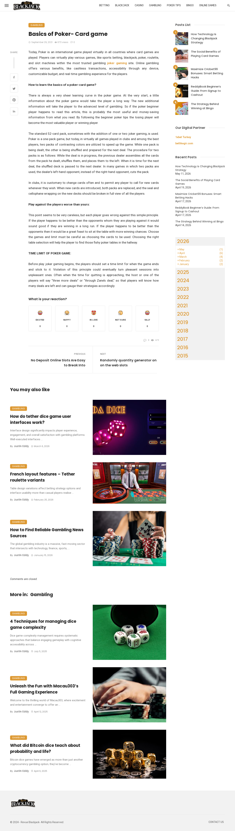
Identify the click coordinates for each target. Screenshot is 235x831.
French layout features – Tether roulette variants (42, 477)
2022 (183, 297)
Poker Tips (174, 5)
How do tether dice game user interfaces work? (40, 419)
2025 (183, 272)
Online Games (207, 5)
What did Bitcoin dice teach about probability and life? (45, 748)
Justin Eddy (21, 446)
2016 (182, 347)
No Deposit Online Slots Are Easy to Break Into (58, 362)
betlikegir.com (184, 143)
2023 (183, 288)
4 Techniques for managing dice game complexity (43, 624)
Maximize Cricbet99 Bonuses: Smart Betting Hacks (207, 73)
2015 (182, 355)
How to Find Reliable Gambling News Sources (47, 533)
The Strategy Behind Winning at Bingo (205, 106)
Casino (139, 5)
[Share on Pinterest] (14, 100)
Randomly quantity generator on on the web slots (128, 362)
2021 (182, 305)
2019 (182, 322)
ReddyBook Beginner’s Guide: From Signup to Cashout (206, 91)
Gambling (155, 5)
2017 (182, 339)
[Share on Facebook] (14, 77)
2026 (183, 241)
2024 (183, 280)
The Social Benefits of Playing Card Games (206, 54)
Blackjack (122, 5)
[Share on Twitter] (14, 89)
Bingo (190, 5)
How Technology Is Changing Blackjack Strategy (204, 38)
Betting (104, 5)
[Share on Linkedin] (14, 111)
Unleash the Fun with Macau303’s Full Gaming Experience (44, 689)
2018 (182, 330)
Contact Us (216, 822)
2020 (183, 313)
